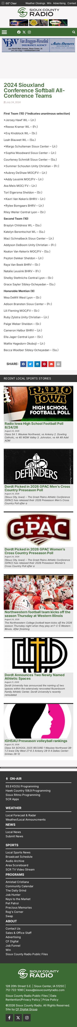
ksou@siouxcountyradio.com (45, 990)
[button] (4, 32)
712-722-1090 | (16, 990)
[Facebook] (19, 32)
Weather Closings (35, 3)
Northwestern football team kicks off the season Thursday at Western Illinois (37, 614)
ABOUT (11, 921)
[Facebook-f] (9, 1017)
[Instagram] (29, 32)
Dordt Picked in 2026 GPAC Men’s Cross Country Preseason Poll (37, 488)
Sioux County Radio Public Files (27, 995)
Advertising (59, 3)
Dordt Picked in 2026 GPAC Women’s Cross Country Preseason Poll (35, 551)
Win (49, 3)
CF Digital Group (26, 1009)
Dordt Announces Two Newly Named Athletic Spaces (34, 677)
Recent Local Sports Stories (27, 378)
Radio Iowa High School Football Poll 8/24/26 (34, 425)
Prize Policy (50, 999)
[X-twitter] (24, 32)
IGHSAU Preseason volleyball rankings (36, 741)
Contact (71, 3)
